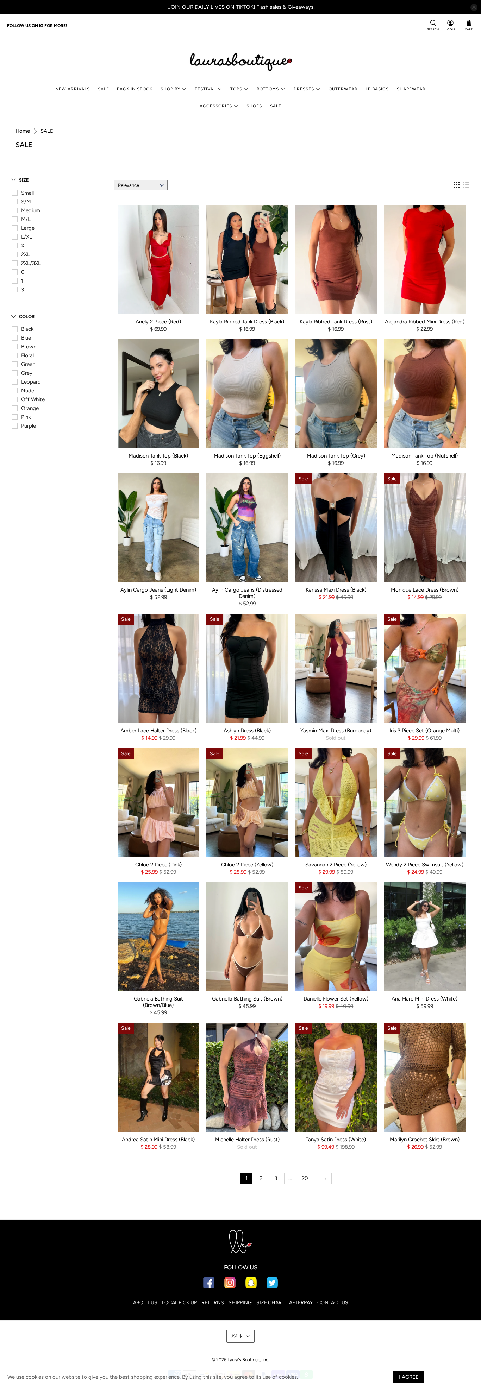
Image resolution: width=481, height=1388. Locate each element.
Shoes (254, 105)
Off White (33, 399)
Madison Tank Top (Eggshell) (247, 456)
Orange (30, 408)
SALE (103, 89)
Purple (28, 426)
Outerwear (343, 89)
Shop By (170, 89)
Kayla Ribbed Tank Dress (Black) (247, 321)
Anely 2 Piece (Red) (158, 321)
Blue (26, 338)
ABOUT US (145, 1303)
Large (28, 228)
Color (27, 316)
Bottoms (268, 89)
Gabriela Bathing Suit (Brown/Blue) (158, 1002)
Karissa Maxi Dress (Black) (336, 590)
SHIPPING (240, 1303)
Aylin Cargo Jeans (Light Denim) (158, 590)
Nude (27, 390)
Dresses (304, 89)
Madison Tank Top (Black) (158, 456)
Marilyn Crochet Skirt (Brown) (425, 1139)
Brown (28, 346)
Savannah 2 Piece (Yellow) (336, 865)
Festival (205, 89)
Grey (26, 373)
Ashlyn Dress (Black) (247, 730)
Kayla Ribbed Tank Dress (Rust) (336, 321)
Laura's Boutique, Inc (247, 1359)
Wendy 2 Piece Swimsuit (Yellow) (424, 865)
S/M (26, 201)
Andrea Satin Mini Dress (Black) (158, 1139)
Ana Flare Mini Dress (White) (424, 999)
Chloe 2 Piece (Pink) (158, 865)
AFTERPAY (301, 1303)
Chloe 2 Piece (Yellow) (247, 865)
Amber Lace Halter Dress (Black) (158, 730)
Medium (30, 210)
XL (24, 245)
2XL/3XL (31, 263)
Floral (27, 355)
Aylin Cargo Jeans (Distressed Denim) (247, 593)
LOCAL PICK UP (179, 1303)
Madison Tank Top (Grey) (336, 456)
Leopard (31, 382)
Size (24, 180)
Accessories (216, 105)
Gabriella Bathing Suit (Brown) (247, 999)
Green (28, 364)
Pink (26, 417)
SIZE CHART (270, 1303)
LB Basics (377, 89)
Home (22, 131)
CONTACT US (332, 1303)
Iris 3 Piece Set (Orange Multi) (424, 730)
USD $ (236, 1335)
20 (305, 1178)
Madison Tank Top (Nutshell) (424, 456)
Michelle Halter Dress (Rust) (247, 1139)
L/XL (26, 237)
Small (27, 193)
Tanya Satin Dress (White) (336, 1139)
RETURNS (212, 1303)
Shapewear (411, 89)
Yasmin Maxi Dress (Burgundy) (335, 730)
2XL (25, 254)
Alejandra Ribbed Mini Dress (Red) (424, 321)
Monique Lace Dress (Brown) (424, 590)
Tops (236, 89)
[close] (473, 7)
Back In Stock (134, 89)
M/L (26, 219)
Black (27, 329)
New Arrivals (72, 89)
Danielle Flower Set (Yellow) (336, 999)
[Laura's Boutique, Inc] (240, 60)
